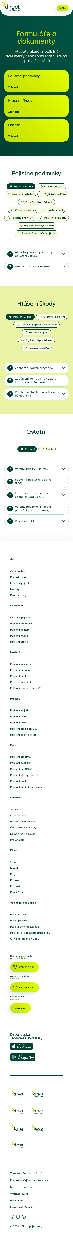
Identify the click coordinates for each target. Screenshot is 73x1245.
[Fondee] (17, 1145)
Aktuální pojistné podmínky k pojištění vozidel (35, 254)
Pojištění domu (18, 722)
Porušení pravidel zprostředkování (30, 932)
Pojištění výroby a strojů (24, 775)
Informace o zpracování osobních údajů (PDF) (31, 495)
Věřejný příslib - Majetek (31, 469)
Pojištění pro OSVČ (21, 769)
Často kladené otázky (23, 827)
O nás (13, 862)
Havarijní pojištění (20, 583)
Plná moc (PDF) (25, 521)
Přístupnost (17, 1200)
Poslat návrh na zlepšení (24, 926)
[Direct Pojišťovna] (37, 1095)
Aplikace (15, 809)
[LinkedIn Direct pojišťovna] (18, 1217)
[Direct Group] (17, 1095)
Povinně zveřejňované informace (29, 1180)
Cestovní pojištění (20, 617)
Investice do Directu (22, 1207)
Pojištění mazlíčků (20, 664)
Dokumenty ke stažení (23, 833)
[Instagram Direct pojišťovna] (12, 1217)
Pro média (16, 886)
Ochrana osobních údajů (25, 939)
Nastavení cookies (21, 1187)
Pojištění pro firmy (20, 757)
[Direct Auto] (17, 1112)
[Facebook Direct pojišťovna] (24, 1217)
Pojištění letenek (19, 635)
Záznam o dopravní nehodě (34, 368)
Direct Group (17, 892)
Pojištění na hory (19, 629)
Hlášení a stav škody (22, 821)
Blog (13, 874)
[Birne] (17, 1128)
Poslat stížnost (18, 914)
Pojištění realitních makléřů (26, 787)
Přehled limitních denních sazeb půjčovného (37, 394)
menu (62, 8)
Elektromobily (18, 595)
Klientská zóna (19, 815)
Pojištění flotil (18, 781)
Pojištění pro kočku (21, 676)
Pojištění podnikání (21, 763)
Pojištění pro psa (20, 670)
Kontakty (15, 868)
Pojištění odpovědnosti (23, 735)
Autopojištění (18, 571)
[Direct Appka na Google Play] (23, 1057)
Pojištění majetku (20, 710)
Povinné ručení (18, 577)
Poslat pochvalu (19, 920)
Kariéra (14, 880)
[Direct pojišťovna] (10, 6)
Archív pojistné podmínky (32, 266)
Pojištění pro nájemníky (23, 728)
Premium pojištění (20, 682)
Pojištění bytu (18, 716)
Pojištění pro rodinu (21, 623)
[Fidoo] (37, 1128)
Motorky (14, 589)
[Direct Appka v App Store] (23, 1046)
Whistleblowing (19, 1193)
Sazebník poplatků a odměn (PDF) (34, 481)
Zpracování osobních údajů (26, 1173)
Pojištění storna (19, 641)
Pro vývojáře (17, 840)
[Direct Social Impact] (37, 1112)
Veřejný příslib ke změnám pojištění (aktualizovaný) (33, 508)
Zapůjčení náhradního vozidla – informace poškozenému (37, 380)
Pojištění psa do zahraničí (25, 688)
